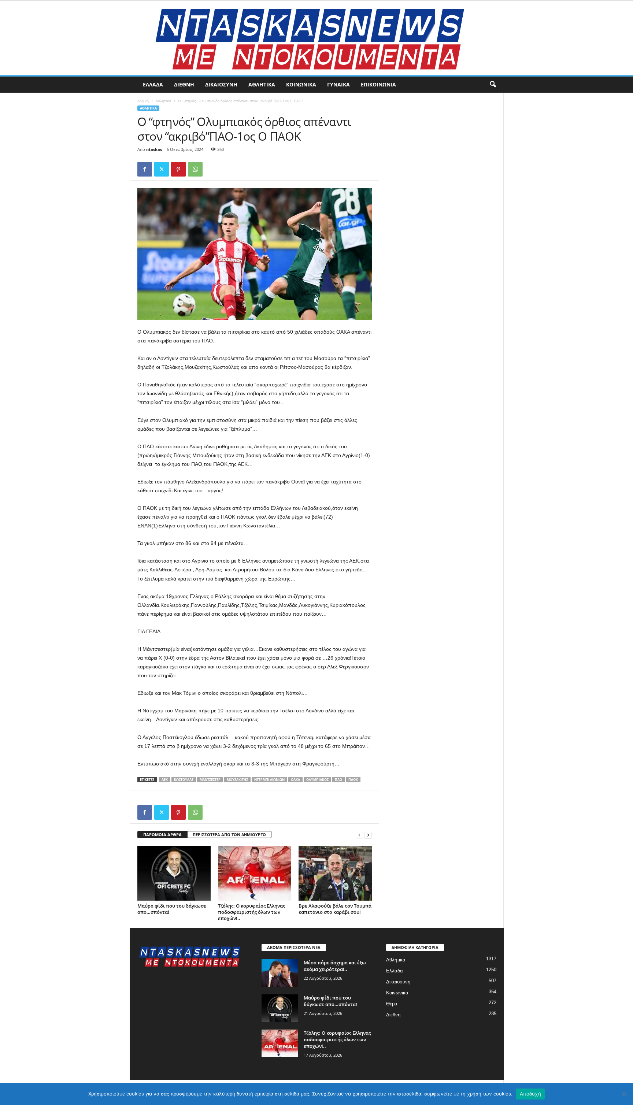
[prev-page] (359, 835)
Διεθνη (184, 84)
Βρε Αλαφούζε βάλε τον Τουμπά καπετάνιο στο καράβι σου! (335, 908)
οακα (295, 779)
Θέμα (391, 1003)
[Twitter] (161, 169)
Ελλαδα (153, 84)
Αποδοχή (530, 1094)
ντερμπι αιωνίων (269, 779)
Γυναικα (338, 84)
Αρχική (143, 100)
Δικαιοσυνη (221, 84)
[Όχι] (624, 1094)
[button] (493, 85)
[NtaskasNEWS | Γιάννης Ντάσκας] (316, 37)
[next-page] (368, 835)
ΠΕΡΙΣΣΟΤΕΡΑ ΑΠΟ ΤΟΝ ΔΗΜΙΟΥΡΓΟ (229, 834)
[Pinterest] (178, 169)
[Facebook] (144, 169)
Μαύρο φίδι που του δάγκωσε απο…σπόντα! (171, 908)
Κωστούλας (183, 779)
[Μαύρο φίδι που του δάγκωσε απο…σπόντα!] (174, 873)
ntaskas (154, 149)
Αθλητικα (261, 84)
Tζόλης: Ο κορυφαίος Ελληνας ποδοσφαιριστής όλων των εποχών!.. (251, 912)
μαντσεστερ (210, 779)
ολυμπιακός (317, 779)
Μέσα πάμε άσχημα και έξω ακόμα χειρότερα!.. (335, 965)
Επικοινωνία (378, 84)
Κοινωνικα (301, 84)
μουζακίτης (237, 779)
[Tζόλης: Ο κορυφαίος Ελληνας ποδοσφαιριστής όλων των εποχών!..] (254, 873)
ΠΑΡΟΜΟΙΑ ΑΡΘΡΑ (162, 834)
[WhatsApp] (195, 169)
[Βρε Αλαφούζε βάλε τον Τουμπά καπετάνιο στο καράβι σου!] (335, 873)
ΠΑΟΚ (353, 779)
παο (338, 779)
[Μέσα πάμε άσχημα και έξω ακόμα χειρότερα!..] (280, 973)
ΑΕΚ (165, 779)
